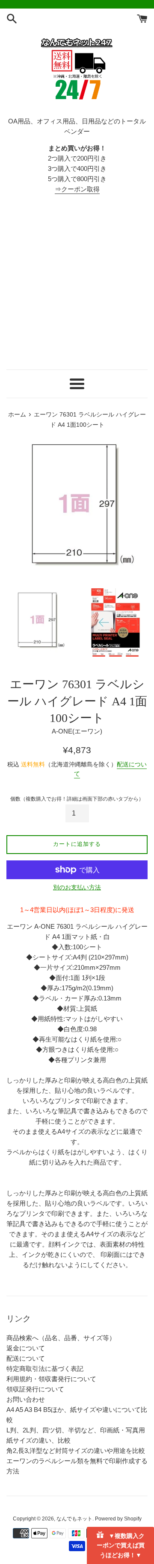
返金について (25, 1348)
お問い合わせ (25, 1399)
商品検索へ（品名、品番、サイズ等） (61, 1337)
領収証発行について (35, 1389)
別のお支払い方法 (77, 887)
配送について (25, 1358)
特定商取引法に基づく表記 (44, 1368)
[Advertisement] (77, 282)
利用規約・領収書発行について (51, 1378)
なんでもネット (74, 1519)
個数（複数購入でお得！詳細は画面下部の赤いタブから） (77, 799)
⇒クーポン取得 (77, 189)
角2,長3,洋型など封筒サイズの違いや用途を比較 (75, 1450)
